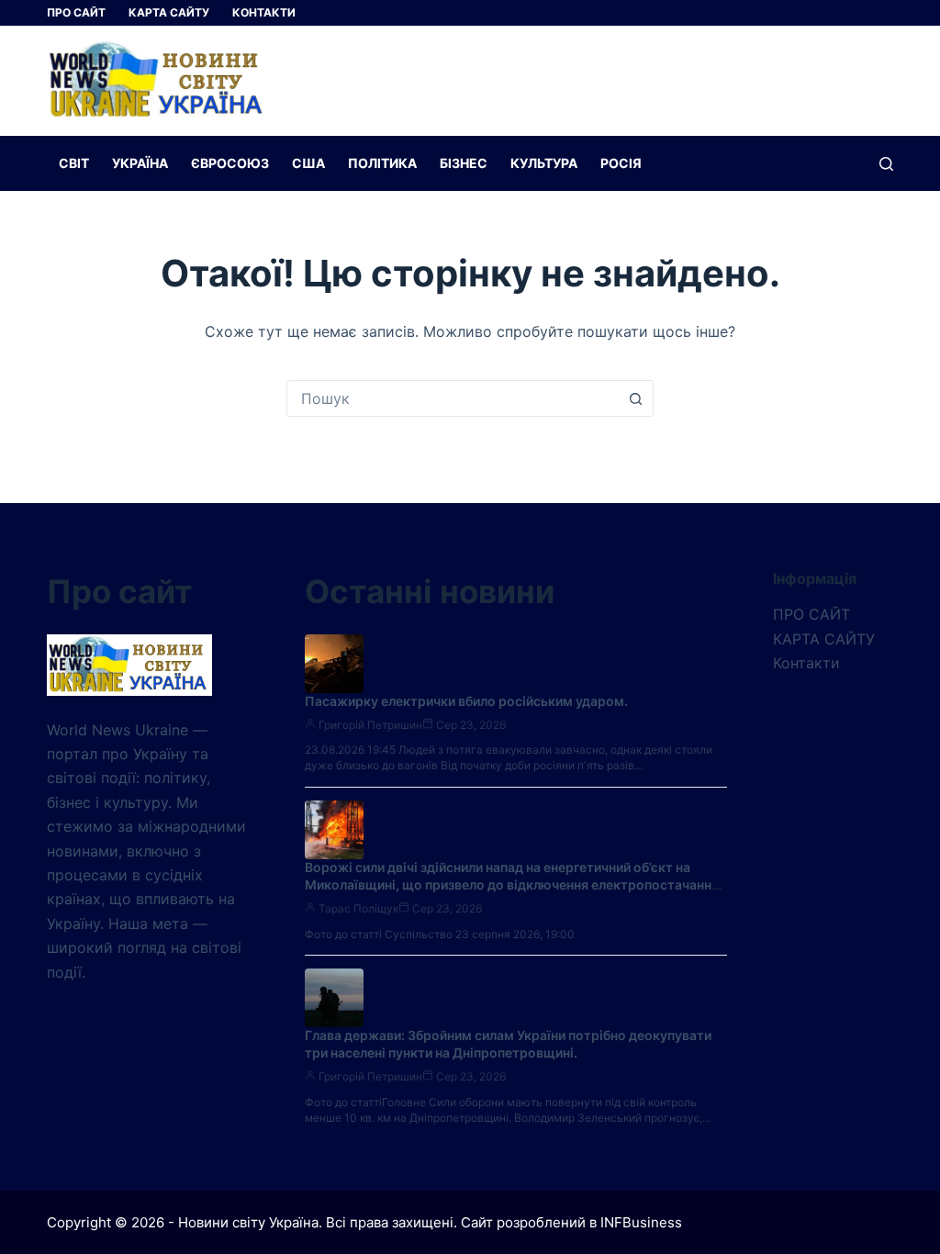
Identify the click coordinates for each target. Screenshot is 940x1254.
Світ (74, 163)
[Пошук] (886, 164)
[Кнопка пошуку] (635, 398)
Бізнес (463, 163)
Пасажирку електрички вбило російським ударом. (466, 701)
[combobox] (452, 398)
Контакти (264, 12)
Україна (140, 163)
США (308, 163)
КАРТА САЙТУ (169, 12)
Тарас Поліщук (358, 908)
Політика (382, 163)
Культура (543, 163)
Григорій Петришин (370, 725)
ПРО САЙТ (76, 12)
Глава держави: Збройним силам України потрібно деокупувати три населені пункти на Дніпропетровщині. (508, 1043)
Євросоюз (230, 163)
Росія (621, 163)
